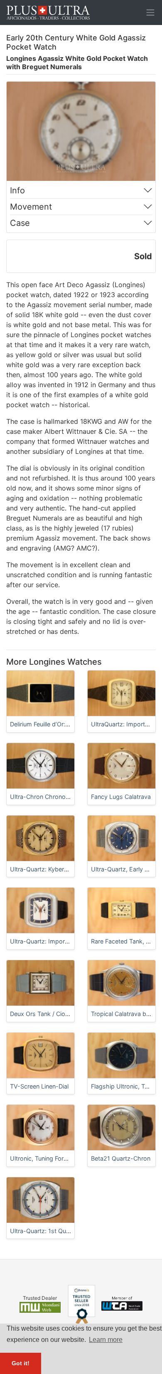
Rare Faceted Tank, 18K (123, 941)
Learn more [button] (106, 1339)
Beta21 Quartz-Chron (120, 1158)
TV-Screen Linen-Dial (39, 1086)
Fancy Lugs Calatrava (121, 796)
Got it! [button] (20, 1363)
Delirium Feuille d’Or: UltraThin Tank (58, 724)
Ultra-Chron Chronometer (46, 796)
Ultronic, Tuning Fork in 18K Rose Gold (63, 1158)
